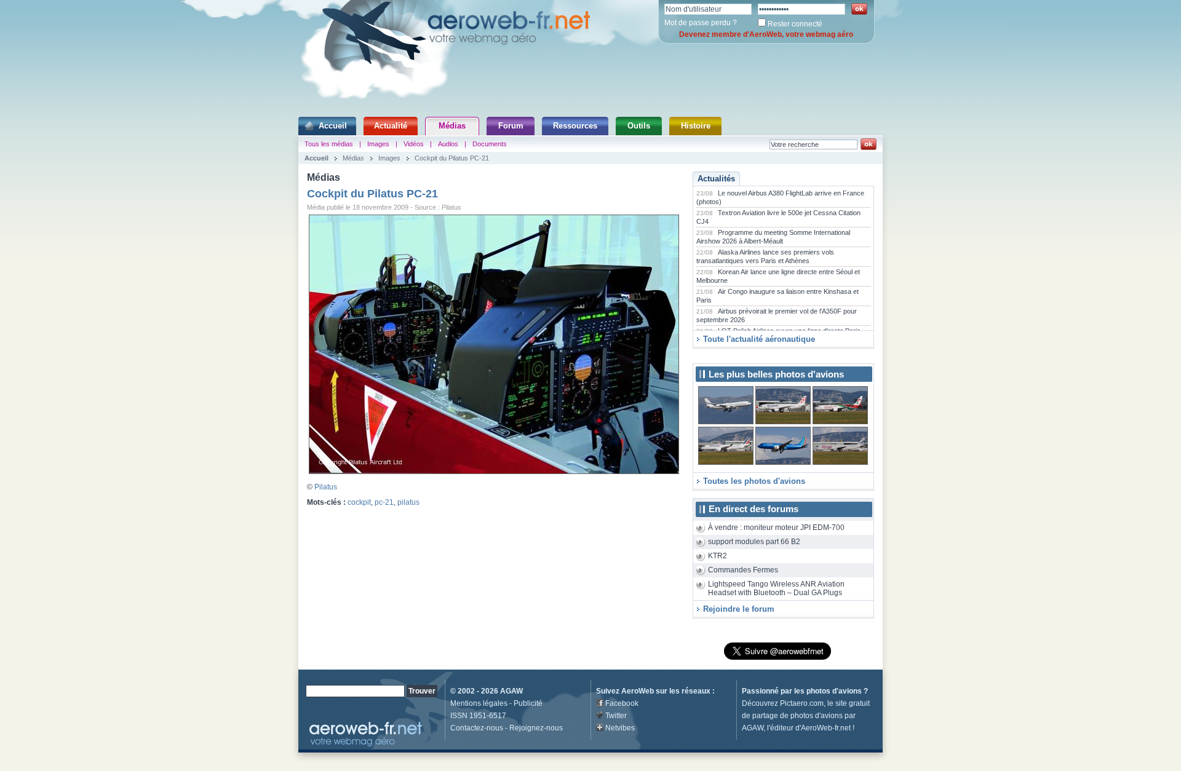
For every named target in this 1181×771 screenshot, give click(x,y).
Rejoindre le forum (738, 609)
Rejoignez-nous (536, 728)
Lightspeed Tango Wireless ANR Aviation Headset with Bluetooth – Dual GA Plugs (776, 589)
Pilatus (325, 487)
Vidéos (414, 144)
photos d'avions (834, 691)
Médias (452, 125)
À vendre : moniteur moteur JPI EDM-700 (776, 527)
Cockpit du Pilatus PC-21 (452, 158)
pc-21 (384, 502)
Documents (489, 144)
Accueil (333, 125)
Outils (638, 125)
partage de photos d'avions (797, 715)
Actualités (716, 178)
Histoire (695, 125)
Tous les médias (328, 144)
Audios (448, 144)
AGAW (511, 691)
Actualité (390, 125)
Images (378, 144)
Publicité (528, 703)
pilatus (408, 502)
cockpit (359, 502)
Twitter (616, 715)
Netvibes (620, 728)
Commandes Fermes (743, 570)
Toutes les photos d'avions (754, 481)
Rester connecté (795, 24)
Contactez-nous (476, 728)
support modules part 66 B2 (754, 541)
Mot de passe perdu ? (700, 22)
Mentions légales (478, 703)
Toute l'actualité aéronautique (759, 339)
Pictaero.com (802, 703)
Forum (510, 125)
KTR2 (717, 556)
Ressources (575, 125)
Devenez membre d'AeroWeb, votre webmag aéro (766, 34)
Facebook (621, 703)
